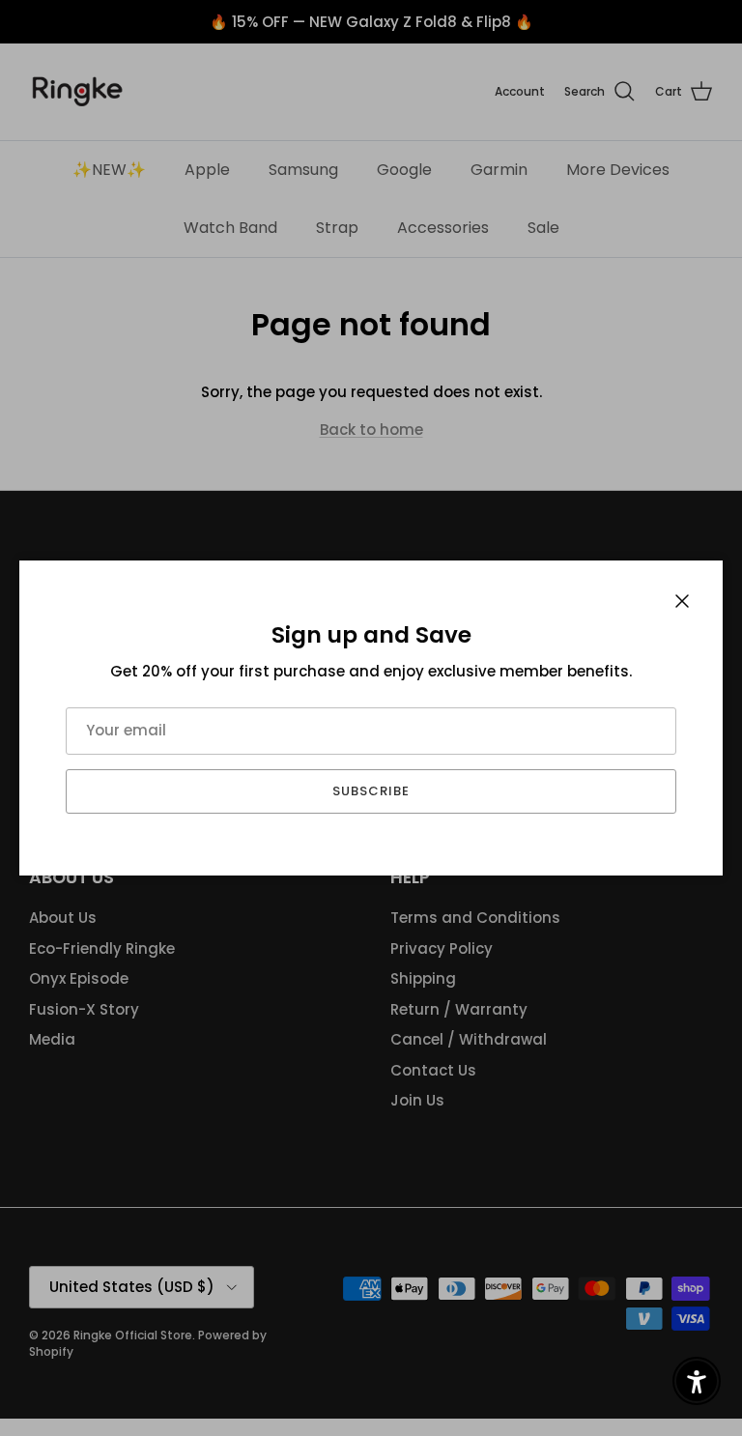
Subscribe (371, 791)
